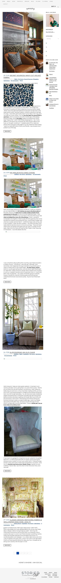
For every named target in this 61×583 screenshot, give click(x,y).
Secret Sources (28, 79)
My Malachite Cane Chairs (22, 173)
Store (50, 576)
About (51, 74)
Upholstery (7, 80)
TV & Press (44, 576)
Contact (56, 576)
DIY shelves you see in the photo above (29, 211)
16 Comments (15, 80)
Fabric (16, 79)
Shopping (35, 79)
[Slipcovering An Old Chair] (22, 319)
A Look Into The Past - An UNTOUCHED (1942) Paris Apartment (53, 65)
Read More (7, 131)
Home (45, 572)
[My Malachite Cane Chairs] (22, 154)
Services (54, 573)
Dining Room (17, 523)
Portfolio (51, 108)
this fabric (19, 118)
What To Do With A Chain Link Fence (54, 100)
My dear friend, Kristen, (33, 267)
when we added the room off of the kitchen (16, 217)
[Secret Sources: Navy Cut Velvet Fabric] (22, 42)
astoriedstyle (49, 29)
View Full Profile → (50, 32)
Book (55, 572)
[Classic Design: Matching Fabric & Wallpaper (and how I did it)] (22, 498)
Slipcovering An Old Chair (22, 352)
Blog (50, 95)
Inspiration (26, 354)
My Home (21, 79)
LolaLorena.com (33, 578)
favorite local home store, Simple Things (19, 464)
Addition (16, 174)
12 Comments (36, 174)
